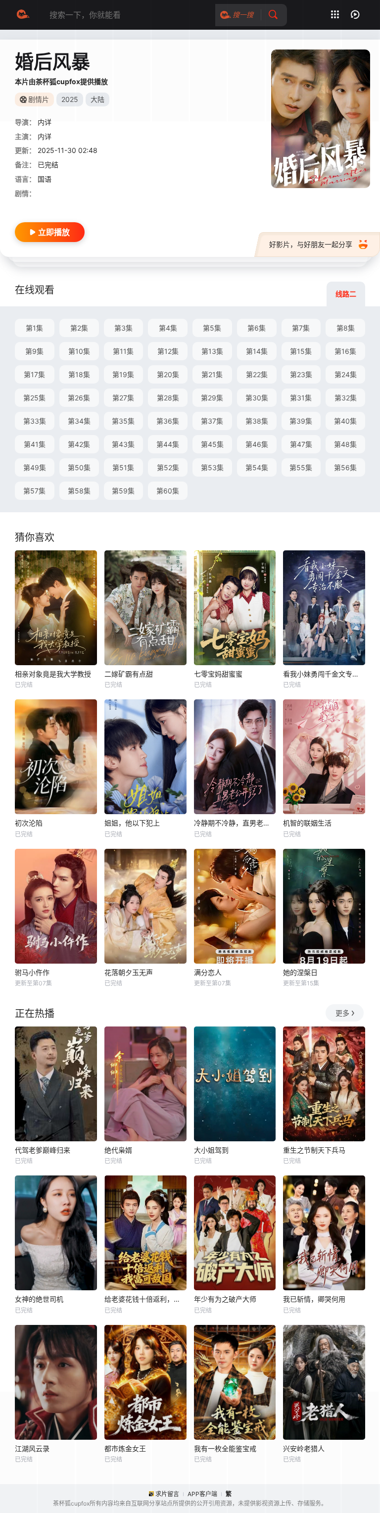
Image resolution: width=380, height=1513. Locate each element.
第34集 (79, 421)
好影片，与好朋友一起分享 (310, 244)
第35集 (123, 421)
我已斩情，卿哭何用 (314, 1299)
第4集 (168, 328)
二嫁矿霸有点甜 (128, 674)
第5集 (212, 328)
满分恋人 (208, 972)
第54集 (256, 467)
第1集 (34, 328)
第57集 (34, 491)
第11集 (123, 351)
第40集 (345, 421)
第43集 (123, 444)
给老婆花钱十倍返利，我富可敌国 (145, 1299)
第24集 (345, 374)
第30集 (256, 397)
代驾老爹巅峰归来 (42, 1150)
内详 (44, 122)
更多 (342, 1013)
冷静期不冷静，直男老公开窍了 (235, 823)
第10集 (79, 351)
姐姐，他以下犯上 (132, 823)
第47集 (301, 444)
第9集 (34, 351)
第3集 (123, 328)
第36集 (167, 421)
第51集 (123, 467)
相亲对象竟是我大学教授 (53, 674)
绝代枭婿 (118, 1150)
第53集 (212, 467)
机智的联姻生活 (307, 823)
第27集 (123, 397)
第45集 (212, 444)
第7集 (301, 328)
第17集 (34, 374)
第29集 (212, 397)
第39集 (300, 421)
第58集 (79, 491)
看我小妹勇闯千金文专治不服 (324, 674)
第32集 (345, 397)
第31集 (301, 397)
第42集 (79, 444)
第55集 (300, 467)
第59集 (123, 491)
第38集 (256, 421)
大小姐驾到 (211, 1150)
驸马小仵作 (32, 972)
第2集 (79, 328)
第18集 (79, 374)
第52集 (168, 467)
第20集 (168, 374)
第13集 (212, 351)
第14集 (257, 351)
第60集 (167, 491)
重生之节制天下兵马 (314, 1150)
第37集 (212, 421)
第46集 (256, 444)
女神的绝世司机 (39, 1299)
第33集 (34, 421)
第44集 (167, 444)
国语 (44, 179)
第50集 (79, 467)
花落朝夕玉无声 (128, 972)
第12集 (168, 351)
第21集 (212, 374)
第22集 (257, 374)
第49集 (34, 467)
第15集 (301, 351)
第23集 (301, 374)
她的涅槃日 (300, 972)
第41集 (35, 444)
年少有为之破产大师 (225, 1299)
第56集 (345, 467)
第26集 (79, 397)
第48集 (345, 444)
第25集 (34, 397)
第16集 (345, 351)
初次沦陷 (29, 823)
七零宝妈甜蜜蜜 (218, 674)
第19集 (123, 374)
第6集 (256, 328)
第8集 (345, 328)
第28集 (168, 397)
